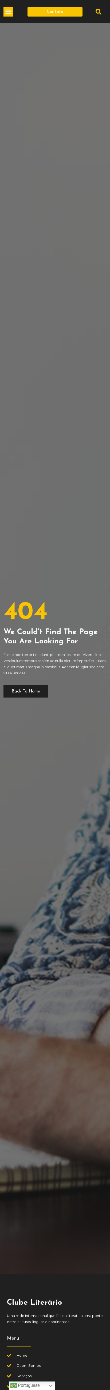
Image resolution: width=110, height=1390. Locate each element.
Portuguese (28, 1385)
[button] (8, 12)
